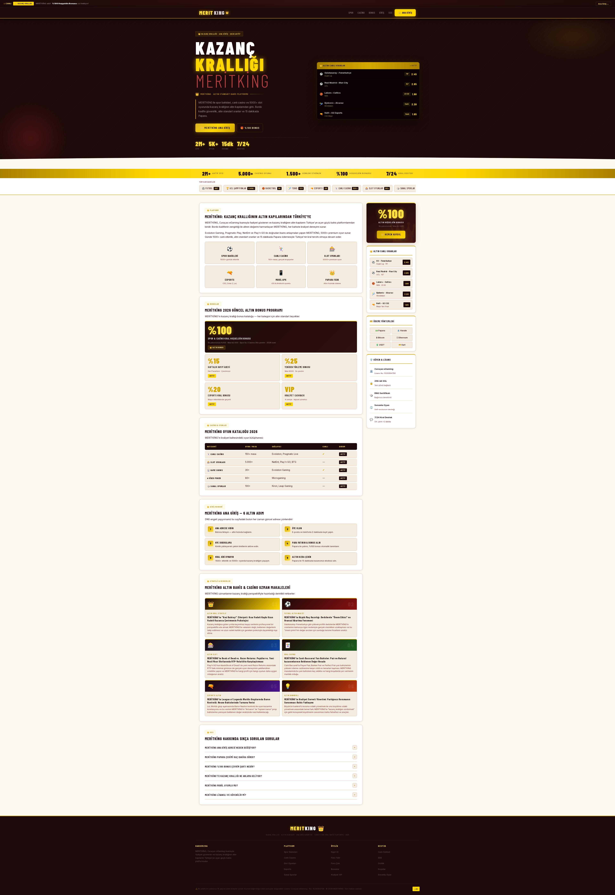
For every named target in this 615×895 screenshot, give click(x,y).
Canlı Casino (290, 858)
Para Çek (335, 863)
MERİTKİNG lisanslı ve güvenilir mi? (280, 794)
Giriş (381, 12)
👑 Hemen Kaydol (391, 234)
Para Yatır (335, 858)
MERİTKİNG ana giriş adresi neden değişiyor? (280, 747)
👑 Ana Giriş (405, 12)
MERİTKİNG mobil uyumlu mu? (280, 785)
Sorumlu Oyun (384, 875)
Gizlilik (381, 863)
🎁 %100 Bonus (249, 127)
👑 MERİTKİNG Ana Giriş (215, 127)
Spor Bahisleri (290, 852)
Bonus (372, 12)
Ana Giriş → (603, 4)
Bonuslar (335, 869)
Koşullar (382, 869)
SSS (390, 12)
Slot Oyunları (290, 863)
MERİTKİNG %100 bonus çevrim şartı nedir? (280, 766)
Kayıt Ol (334, 852)
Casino (361, 12)
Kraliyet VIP (336, 875)
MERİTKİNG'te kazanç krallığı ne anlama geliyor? (280, 775)
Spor (351, 12)
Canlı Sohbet (384, 852)
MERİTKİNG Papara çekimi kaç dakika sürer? (280, 757)
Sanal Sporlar (290, 875)
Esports (287, 869)
